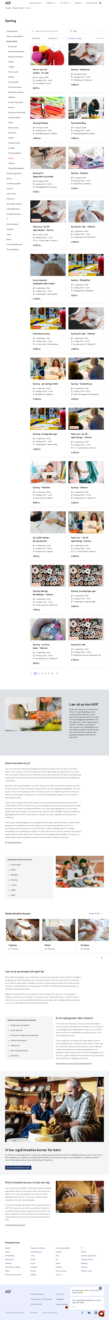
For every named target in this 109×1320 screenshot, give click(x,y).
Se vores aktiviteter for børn (18, 1168)
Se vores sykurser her (13, 842)
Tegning (11, 163)
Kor (57, 1259)
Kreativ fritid (18, 8)
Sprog (9, 178)
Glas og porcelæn (15, 87)
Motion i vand (86, 1271)
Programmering (87, 1259)
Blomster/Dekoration (16, 51)
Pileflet (11, 138)
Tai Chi (58, 1275)
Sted (75, 31)
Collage (11, 67)
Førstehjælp (9, 1256)
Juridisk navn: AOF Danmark (41, 1299)
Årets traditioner (13, 249)
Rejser (9, 239)
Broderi (11, 62)
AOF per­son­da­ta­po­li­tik (49, 1313)
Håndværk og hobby (16, 92)
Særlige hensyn (14, 143)
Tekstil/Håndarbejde (16, 168)
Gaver (9, 234)
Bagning (84, 1263)
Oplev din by (11, 194)
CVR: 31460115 (36, 1304)
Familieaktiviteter (13, 209)
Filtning (11, 77)
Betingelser (34, 1313)
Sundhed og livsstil (14, 214)
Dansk (7, 1252)
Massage (33, 1267)
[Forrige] (97, 957)
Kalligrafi (11, 97)
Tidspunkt (36, 38)
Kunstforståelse (14, 117)
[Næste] (102, 957)
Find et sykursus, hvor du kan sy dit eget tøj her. (74, 1063)
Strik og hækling (14, 153)
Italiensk (8, 1263)
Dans (32, 1256)
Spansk (8, 1248)
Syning (11, 158)
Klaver (58, 1263)
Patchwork (12, 133)
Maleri (10, 123)
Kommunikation (13, 224)
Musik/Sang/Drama (14, 173)
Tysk (57, 1256)
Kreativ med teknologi (16, 112)
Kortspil (11, 107)
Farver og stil (13, 72)
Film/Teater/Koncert (14, 244)
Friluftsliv (10, 229)
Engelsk (59, 1252)
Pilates (83, 1252)
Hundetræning (36, 1252)
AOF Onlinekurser (37, 1294)
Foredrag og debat (14, 183)
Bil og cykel (12, 46)
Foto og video (13, 82)
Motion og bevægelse (15, 36)
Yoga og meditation (37, 1248)
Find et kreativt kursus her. (15, 1225)
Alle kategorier (12, 31)
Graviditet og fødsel (12, 1267)
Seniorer (10, 189)
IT (7, 219)
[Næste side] (56, 673)
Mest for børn (13, 128)
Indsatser (49, 3)
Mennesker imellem (14, 204)
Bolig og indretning (15, 57)
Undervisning (34, 3)
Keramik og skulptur (15, 102)
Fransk (32, 1259)
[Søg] (33, 31)
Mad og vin (11, 199)
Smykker (11, 148)
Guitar (32, 1263)
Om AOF (64, 3)
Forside (8, 8)
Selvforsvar (9, 1259)
